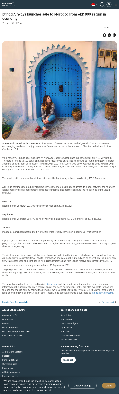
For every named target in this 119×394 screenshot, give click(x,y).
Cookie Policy (21, 387)
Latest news (7, 319)
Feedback (68, 360)
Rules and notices (10, 376)
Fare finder (65, 331)
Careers (5, 323)
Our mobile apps (9, 364)
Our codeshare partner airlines (16, 331)
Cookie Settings (82, 385)
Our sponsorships (10, 327)
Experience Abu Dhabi (70, 335)
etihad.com (51, 284)
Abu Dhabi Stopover (69, 339)
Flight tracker (66, 327)
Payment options (10, 359)
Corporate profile (10, 315)
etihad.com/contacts (102, 292)
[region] (59, 385)
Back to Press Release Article (15, 302)
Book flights (66, 315)
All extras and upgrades (12, 351)
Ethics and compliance (12, 335)
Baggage (6, 355)
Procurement (8, 368)
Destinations (66, 319)
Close (109, 385)
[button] (94, 4)
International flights (69, 323)
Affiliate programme (11, 372)
